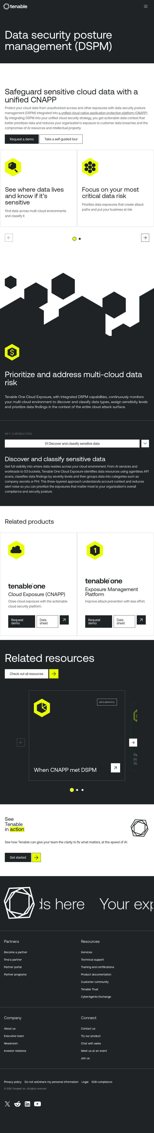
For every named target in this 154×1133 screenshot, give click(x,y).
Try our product (91, 1036)
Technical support (92, 959)
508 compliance (102, 1081)
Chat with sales (91, 1043)
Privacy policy (12, 1081)
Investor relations (15, 1050)
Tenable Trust (89, 989)
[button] (9, 238)
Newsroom (11, 1043)
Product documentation (96, 974)
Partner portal (13, 967)
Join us (85, 1058)
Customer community (95, 981)
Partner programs (15, 974)
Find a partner (13, 959)
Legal (85, 1081)
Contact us (88, 1028)
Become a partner (15, 952)
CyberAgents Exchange (96, 996)
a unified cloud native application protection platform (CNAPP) (103, 113)
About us (9, 1028)
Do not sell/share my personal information (51, 1081)
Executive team (14, 1036)
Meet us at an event (94, 1050)
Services (86, 952)
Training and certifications (97, 967)
